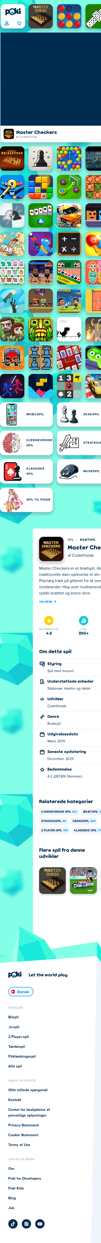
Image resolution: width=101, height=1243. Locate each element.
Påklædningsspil (22, 1056)
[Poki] (13, 11)
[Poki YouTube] (40, 1224)
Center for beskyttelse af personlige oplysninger (29, 1112)
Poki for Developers (24, 1178)
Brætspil (88, 539)
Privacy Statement (23, 1125)
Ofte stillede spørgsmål (28, 1090)
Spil (71, 539)
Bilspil (13, 1017)
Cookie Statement (23, 1135)
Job (11, 1208)
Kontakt (14, 1100)
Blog (12, 1198)
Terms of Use (19, 1145)
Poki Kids (16, 1188)
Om (11, 1169)
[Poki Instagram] (26, 1224)
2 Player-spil (54, 830)
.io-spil (13, 1027)
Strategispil (53, 821)
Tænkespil (84, 821)
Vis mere (45, 601)
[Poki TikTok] (13, 1224)
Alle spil (15, 1066)
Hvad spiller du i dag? (19, 23)
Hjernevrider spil (59, 811)
